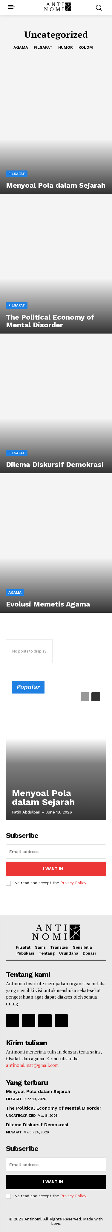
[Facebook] (12, 1020)
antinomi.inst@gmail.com (32, 1065)
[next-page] (95, 696)
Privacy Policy (73, 883)
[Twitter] (44, 1020)
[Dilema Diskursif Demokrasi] (56, 406)
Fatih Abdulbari (26, 812)
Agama (20, 47)
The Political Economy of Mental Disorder (53, 1108)
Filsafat (43, 47)
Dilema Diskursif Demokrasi (37, 1124)
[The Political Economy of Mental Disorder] (56, 267)
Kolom (86, 47)
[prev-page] (85, 696)
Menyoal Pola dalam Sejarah (43, 797)
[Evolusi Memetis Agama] (56, 546)
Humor (65, 47)
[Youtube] (61, 1020)
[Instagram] (28, 1020)
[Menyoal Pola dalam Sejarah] (56, 127)
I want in (53, 868)
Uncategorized (21, 1115)
